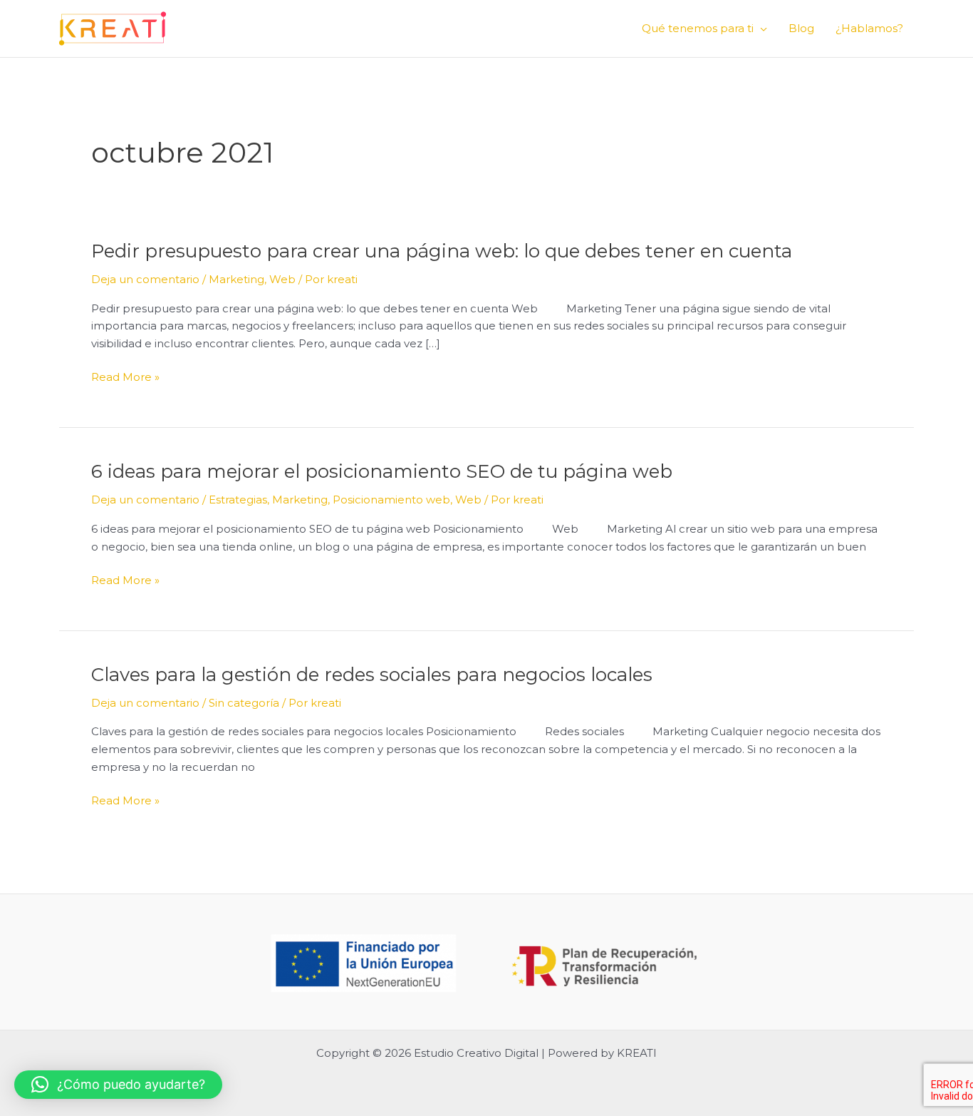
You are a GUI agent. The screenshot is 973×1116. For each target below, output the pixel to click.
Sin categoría (244, 703)
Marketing (236, 279)
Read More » (125, 377)
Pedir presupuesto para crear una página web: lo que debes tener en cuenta (441, 251)
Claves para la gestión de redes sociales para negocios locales (371, 674)
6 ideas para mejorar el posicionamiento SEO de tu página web (381, 471)
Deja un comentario (145, 279)
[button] (118, 1084)
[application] (760, 28)
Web (282, 279)
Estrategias (238, 499)
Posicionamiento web (391, 499)
